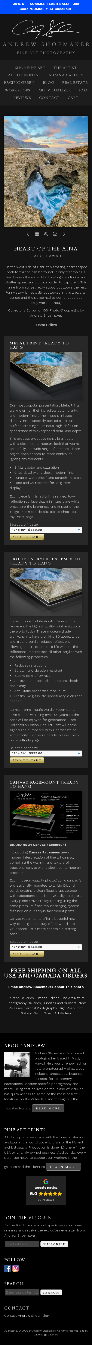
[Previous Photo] (28, 235)
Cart (73, 97)
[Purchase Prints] (55, 235)
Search (51, 1293)
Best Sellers (47, 325)
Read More (48, 1108)
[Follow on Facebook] (7, 1269)
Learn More (63, 1167)
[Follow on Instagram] (15, 1269)
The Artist (65, 67)
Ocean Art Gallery (57, 1013)
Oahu (37, 1013)
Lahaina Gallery (65, 75)
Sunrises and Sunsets (60, 1003)
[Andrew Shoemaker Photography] (46, 51)
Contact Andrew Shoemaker (26, 1316)
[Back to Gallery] (37, 235)
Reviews (22, 97)
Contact (49, 97)
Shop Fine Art (30, 67)
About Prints (23, 75)
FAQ (83, 90)
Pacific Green (19, 82)
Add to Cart (27, 537)
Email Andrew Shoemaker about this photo (46, 987)
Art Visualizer (55, 90)
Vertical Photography (40, 1008)
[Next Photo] (64, 235)
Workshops (17, 90)
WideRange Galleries (46, 1334)
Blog (48, 82)
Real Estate (75, 82)
